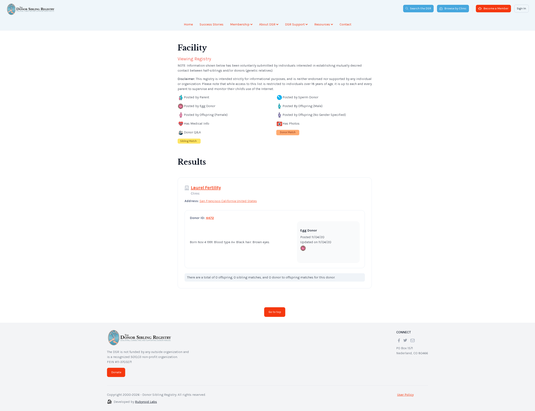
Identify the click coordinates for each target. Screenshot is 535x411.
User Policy (405, 395)
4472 (210, 218)
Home (188, 24)
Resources (322, 24)
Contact (345, 24)
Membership (240, 24)
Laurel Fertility (206, 187)
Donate (116, 372)
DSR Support (295, 24)
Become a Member (495, 8)
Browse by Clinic (455, 8)
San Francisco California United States (228, 201)
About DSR (267, 24)
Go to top (275, 312)
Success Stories (211, 24)
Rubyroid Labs (146, 402)
